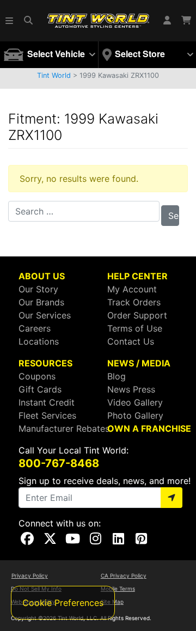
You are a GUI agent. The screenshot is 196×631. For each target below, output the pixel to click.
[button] (9, 20)
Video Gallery (135, 402)
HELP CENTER (137, 276)
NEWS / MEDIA (138, 363)
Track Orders (134, 302)
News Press (131, 389)
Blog (116, 376)
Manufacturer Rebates (64, 428)
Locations (39, 341)
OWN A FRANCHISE (149, 428)
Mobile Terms (118, 588)
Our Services (45, 315)
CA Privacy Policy (123, 575)
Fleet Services (47, 415)
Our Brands (41, 302)
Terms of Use (134, 328)
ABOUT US (42, 276)
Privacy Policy (29, 575)
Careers (35, 328)
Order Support (137, 315)
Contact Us (130, 341)
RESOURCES (45, 363)
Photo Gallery (135, 415)
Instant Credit (47, 402)
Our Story (38, 289)
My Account (132, 289)
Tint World (54, 75)
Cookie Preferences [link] (62, 602)
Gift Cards (40, 389)
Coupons (37, 376)
